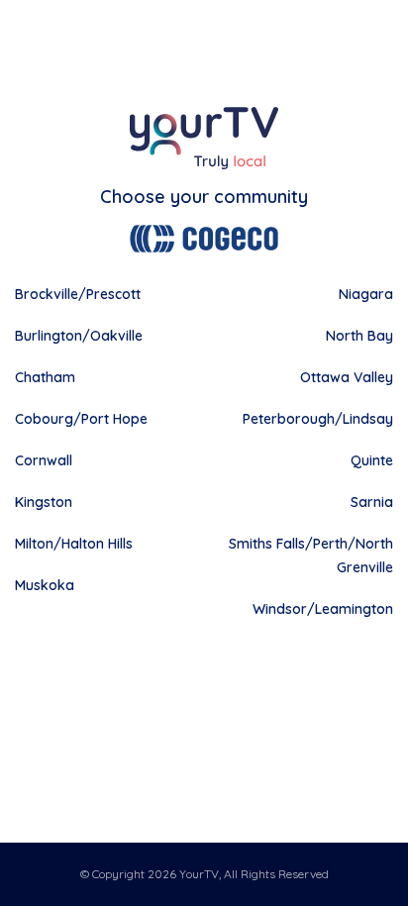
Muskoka (44, 585)
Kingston (43, 502)
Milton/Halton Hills (74, 544)
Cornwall (43, 460)
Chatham (45, 377)
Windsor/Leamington (323, 609)
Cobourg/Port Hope (81, 419)
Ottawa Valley (346, 377)
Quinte (372, 460)
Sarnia (372, 502)
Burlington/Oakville (79, 336)
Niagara (366, 294)
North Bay (359, 336)
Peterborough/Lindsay (318, 419)
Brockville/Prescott (78, 294)
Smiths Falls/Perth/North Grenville (311, 555)
